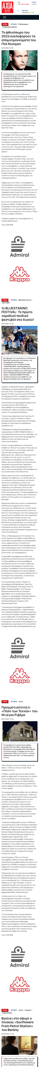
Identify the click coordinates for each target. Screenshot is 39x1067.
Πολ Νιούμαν (23, 24)
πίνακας (28, 1010)
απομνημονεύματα (9, 27)
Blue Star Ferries (24, 300)
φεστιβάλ (6, 303)
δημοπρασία (7, 1013)
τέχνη (20, 701)
